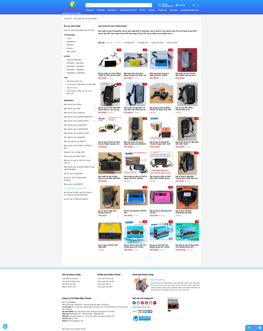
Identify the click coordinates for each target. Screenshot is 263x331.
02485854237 (75, 314)
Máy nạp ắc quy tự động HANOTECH (78, 117)
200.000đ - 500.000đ (75, 66)
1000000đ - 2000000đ (76, 73)
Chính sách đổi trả (104, 284)
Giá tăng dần (129, 43)
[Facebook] (134, 302)
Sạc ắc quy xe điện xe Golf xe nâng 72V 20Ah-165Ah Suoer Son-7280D (135, 177)
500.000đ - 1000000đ (75, 70)
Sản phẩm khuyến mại (189, 10)
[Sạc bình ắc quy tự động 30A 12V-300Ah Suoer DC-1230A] (187, 232)
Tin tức (142, 10)
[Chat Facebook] (254, 328)
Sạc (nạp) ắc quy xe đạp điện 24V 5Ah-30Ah (187, 143)
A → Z (109, 43)
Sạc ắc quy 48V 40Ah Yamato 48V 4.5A (184, 109)
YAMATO (70, 45)
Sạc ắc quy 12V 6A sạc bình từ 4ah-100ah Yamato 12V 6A (109, 143)
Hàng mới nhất (157, 43)
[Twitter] (138, 302)
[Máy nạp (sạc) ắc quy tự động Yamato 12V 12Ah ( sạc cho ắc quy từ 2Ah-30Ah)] (136, 60)
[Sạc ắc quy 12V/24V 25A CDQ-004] (110, 232)
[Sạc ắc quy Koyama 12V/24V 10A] (136, 197)
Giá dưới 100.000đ (74, 60)
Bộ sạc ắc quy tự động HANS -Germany (76, 178)
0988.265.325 (99, 314)
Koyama (70, 48)
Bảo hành (174, 10)
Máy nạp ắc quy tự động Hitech (76, 121)
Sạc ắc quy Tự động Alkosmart (76, 199)
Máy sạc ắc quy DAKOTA (73, 184)
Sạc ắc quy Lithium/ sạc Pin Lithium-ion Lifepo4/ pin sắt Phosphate (78, 193)
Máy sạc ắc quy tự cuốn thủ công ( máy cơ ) (77, 161)
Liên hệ (151, 10)
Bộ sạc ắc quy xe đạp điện (74, 152)
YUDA (69, 38)
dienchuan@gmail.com (75, 321)
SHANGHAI (71, 42)
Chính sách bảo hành (105, 287)
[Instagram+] (142, 302)
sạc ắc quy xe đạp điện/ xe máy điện (81, 84)
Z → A (118, 43)
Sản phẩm (112, 10)
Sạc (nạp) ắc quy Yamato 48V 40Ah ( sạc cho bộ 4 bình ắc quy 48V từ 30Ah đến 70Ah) (187, 74)
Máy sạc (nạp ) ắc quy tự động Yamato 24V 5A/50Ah (135, 143)
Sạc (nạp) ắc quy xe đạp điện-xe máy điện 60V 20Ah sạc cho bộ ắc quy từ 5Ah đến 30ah (110, 177)
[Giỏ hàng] (198, 5)
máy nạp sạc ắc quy (74, 81)
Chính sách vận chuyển (105, 281)
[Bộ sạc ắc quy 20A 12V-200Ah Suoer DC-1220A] (161, 232)
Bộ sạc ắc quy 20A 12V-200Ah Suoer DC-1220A (159, 246)
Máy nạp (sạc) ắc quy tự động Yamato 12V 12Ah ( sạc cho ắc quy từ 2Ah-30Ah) (135, 74)
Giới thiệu (101, 10)
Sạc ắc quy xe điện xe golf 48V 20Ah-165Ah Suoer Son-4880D (160, 177)
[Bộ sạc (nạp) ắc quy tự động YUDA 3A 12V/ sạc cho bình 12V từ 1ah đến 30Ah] (110, 60)
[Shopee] (150, 302)
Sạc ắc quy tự (72, 88)
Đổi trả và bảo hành (69, 284)
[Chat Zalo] (259, 328)
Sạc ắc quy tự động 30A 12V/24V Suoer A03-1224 (160, 143)
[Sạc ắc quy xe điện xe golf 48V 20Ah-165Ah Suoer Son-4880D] (161, 163)
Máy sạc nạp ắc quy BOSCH (75, 141)
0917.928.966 (87, 314)
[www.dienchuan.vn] (73, 6)
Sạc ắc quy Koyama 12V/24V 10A (135, 212)
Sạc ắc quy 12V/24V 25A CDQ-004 (108, 246)
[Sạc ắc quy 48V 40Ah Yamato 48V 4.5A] (187, 94)
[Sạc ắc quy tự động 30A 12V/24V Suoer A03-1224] (161, 129)
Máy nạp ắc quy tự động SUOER (76, 133)
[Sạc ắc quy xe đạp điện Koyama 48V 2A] (110, 197)
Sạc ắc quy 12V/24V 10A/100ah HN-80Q (183, 212)
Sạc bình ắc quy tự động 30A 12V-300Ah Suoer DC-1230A (186, 246)
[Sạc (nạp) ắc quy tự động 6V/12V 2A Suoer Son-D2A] (161, 94)
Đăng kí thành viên (69, 287)
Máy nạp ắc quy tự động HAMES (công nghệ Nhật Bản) (79, 168)
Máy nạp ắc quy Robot (72, 104)
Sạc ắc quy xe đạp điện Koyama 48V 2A (107, 212)
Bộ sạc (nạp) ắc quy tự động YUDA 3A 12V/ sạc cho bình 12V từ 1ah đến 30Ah (109, 74)
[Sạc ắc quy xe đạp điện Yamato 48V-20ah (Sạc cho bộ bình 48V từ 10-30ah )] (187, 163)
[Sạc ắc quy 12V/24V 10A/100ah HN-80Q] (187, 197)
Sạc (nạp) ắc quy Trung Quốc (75, 188)
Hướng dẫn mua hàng (70, 278)
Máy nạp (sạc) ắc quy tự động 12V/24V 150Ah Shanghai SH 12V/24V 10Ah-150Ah (161, 74)
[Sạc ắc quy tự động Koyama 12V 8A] (161, 197)
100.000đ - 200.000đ (75, 63)
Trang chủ (90, 10)
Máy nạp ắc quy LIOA (72, 108)
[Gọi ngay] (249, 328)
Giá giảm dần (143, 43)
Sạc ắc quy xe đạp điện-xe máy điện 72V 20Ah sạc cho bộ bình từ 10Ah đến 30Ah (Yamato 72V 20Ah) (135, 109)
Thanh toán (162, 10)
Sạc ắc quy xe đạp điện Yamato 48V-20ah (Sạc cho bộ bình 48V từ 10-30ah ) (186, 177)
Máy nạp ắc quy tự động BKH (75, 125)
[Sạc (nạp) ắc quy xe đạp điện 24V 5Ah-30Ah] (187, 129)
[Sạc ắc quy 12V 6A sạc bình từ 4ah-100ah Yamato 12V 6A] (110, 129)
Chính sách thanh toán (105, 278)
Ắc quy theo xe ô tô (128, 10)
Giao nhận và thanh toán (71, 281)
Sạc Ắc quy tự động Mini (73, 173)
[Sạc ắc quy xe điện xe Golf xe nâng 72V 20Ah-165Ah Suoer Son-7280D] (136, 163)
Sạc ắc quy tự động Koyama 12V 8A (161, 212)
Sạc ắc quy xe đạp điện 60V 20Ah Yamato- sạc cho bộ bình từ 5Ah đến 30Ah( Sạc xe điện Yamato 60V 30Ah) (109, 109)
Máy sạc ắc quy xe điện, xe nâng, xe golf (78, 146)
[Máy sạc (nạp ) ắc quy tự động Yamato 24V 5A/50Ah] (136, 129)
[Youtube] (146, 302)
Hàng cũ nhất (172, 43)
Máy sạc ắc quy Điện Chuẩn (74, 156)
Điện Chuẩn (71, 51)
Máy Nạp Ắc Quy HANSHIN (74, 137)
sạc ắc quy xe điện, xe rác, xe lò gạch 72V (79, 92)
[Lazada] (154, 302)
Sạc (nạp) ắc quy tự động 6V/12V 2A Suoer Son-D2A (160, 109)
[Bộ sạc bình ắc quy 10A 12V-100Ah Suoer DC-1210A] (136, 232)
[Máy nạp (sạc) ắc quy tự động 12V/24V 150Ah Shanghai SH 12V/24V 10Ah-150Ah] (161, 60)
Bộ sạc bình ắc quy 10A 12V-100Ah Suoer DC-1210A (135, 246)
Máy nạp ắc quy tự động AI (74, 113)
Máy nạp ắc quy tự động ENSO (76, 129)
